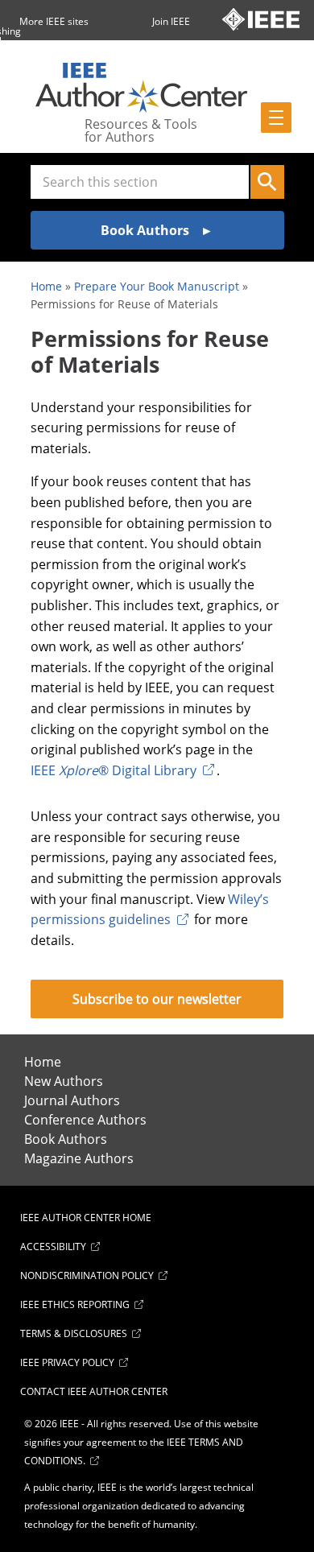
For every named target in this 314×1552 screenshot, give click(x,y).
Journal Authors (72, 1100)
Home (46, 286)
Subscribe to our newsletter (157, 999)
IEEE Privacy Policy (67, 1362)
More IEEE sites (54, 21)
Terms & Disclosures (73, 1333)
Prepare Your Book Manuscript (156, 286)
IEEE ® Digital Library (113, 770)
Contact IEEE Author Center (93, 1391)
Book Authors (65, 1139)
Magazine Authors (79, 1158)
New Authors (63, 1081)
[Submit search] (267, 182)
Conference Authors (85, 1120)
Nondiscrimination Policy (87, 1275)
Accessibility (53, 1246)
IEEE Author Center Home (85, 1217)
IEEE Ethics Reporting (75, 1304)
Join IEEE (171, 22)
